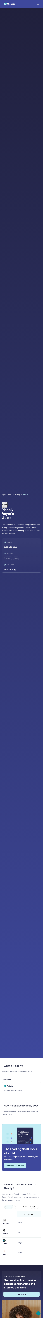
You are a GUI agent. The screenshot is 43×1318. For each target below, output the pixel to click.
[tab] (8, 1207)
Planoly (6, 1223)
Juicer (15, 547)
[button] (37, 3)
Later (10, 547)
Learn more (21, 1294)
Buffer (6, 547)
